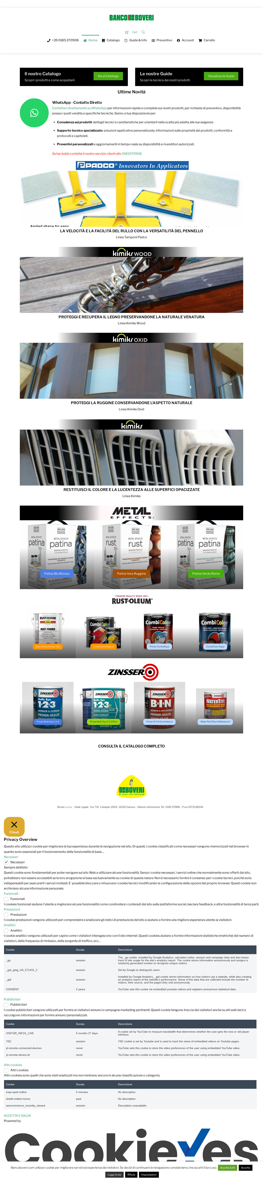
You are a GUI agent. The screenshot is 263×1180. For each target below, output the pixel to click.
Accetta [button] (245, 1167)
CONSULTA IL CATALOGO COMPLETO (131, 746)
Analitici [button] (10, 925)
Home (92, 40)
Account (187, 40)
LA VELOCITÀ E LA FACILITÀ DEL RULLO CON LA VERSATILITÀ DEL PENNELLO (131, 231)
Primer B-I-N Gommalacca (159, 721)
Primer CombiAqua (159, 646)
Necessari (17, 862)
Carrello (209, 40)
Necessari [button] (11, 857)
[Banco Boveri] (131, 17)
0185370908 (132, 153)
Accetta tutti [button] (227, 1167)
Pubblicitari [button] (12, 999)
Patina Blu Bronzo (57, 573)
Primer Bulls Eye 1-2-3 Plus (103, 721)
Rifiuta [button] (131, 1174)
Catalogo (113, 40)
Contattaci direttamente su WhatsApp (79, 108)
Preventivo (164, 40)
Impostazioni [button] (149, 1174)
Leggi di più (114, 1174)
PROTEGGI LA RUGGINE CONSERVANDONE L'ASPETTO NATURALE (131, 402)
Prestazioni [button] (12, 909)
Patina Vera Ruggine (131, 573)
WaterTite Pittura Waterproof (215, 721)
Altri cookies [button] (13, 1065)
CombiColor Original (103, 646)
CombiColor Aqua (215, 646)
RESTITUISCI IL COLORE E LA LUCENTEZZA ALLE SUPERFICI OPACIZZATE (132, 489)
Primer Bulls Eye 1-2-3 (48, 721)
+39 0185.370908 (65, 40)
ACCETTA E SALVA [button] (17, 1115)
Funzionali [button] (11, 893)
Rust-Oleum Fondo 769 (48, 646)
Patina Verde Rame (206, 573)
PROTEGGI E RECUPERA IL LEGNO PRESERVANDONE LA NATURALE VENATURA (132, 317)
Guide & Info (138, 40)
